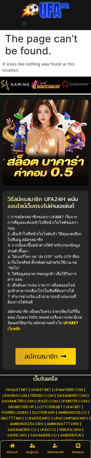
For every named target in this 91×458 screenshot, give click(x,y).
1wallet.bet (17, 389)
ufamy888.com (68, 389)
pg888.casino (15, 412)
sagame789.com (17, 401)
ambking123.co (72, 412)
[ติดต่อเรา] (78, 445)
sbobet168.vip (21, 406)
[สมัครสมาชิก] (55, 445)
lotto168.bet (49, 406)
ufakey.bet (41, 389)
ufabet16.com (74, 401)
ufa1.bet (73, 406)
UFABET (57, 217)
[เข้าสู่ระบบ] (32, 445)
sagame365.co (22, 429)
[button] (24, 23)
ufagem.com (15, 395)
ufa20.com (47, 401)
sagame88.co (43, 435)
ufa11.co (48, 429)
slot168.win (43, 412)
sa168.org (17, 435)
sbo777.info (12, 418)
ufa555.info (39, 418)
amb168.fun (70, 435)
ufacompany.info (71, 418)
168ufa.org (70, 429)
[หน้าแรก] (12, 445)
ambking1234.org (26, 423)
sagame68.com (71, 395)
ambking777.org (63, 423)
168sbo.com (42, 395)
